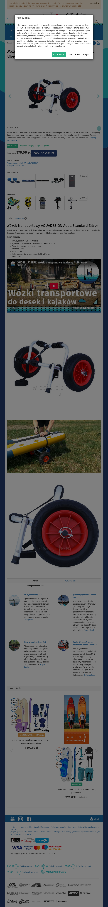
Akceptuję (59, 54)
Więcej (86, 54)
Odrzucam (74, 54)
